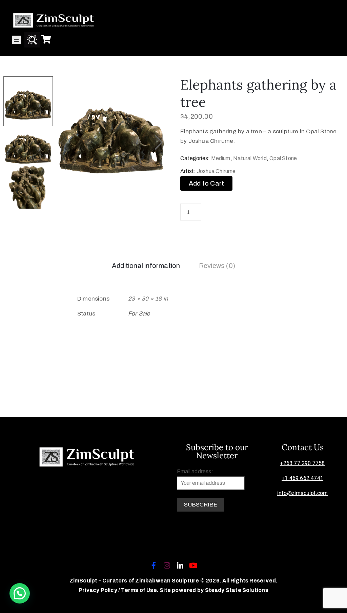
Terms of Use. (140, 590)
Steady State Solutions (236, 590)
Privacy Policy (98, 590)
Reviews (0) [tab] (217, 265)
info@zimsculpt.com (302, 493)
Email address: (195, 471)
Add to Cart (206, 183)
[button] (158, 142)
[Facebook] (153, 565)
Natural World (250, 158)
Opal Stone (283, 158)
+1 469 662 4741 (302, 478)
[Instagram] (167, 565)
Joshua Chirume (216, 171)
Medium (220, 158)
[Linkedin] (180, 565)
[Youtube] (193, 565)
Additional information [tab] (146, 265)
